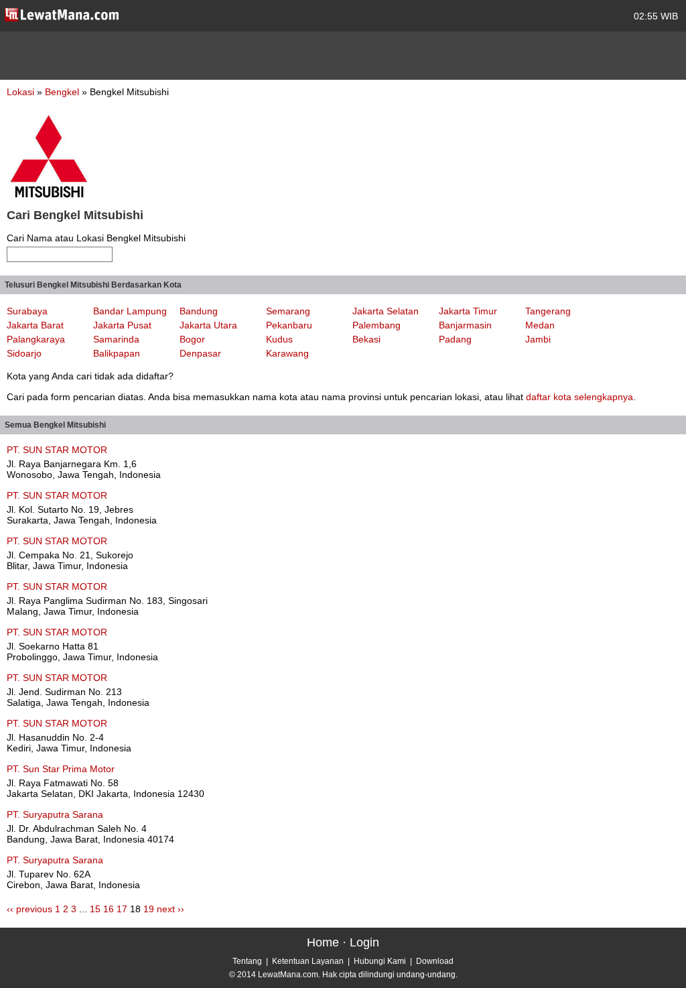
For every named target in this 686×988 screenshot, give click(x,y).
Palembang (376, 325)
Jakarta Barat (35, 325)
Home (323, 942)
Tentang (247, 961)
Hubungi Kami (380, 961)
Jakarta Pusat (122, 325)
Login (364, 942)
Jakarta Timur (468, 311)
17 (122, 909)
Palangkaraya (36, 339)
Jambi (538, 339)
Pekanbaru (289, 325)
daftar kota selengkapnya (579, 396)
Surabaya (27, 311)
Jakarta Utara (208, 325)
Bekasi (366, 339)
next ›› (170, 909)
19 (148, 909)
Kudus (279, 339)
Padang (455, 339)
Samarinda (116, 339)
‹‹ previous (29, 909)
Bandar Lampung (130, 311)
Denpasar (200, 353)
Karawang (287, 353)
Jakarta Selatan (385, 311)
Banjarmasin (465, 325)
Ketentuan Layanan (308, 961)
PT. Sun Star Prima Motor (61, 768)
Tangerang (548, 311)
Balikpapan (116, 353)
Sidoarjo (24, 353)
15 (95, 909)
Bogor (192, 339)
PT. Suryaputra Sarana (55, 814)
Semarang (288, 311)
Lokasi (20, 91)
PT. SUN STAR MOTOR (57, 449)
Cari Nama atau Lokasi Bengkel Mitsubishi (96, 238)
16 (108, 909)
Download (435, 961)
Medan (540, 325)
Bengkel (63, 91)
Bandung (199, 311)
